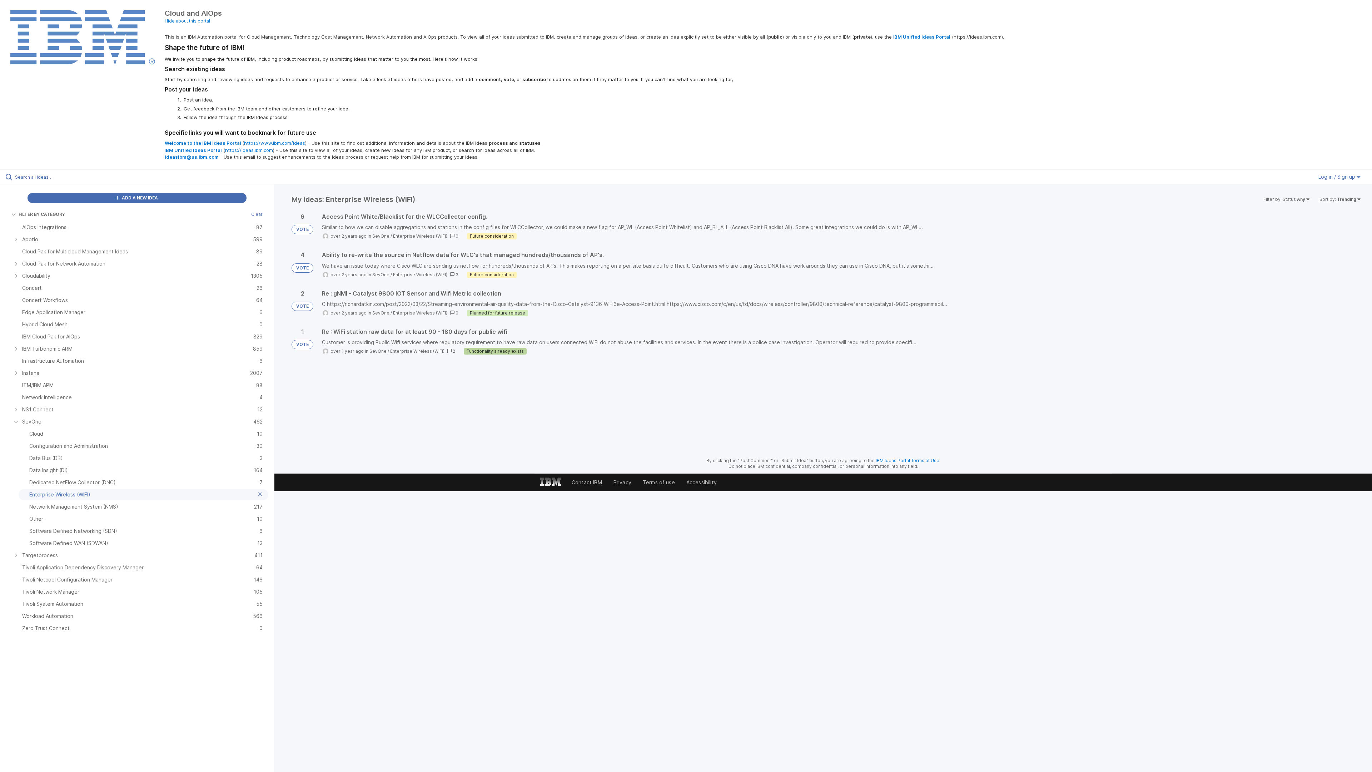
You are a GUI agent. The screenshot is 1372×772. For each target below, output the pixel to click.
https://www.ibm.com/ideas (274, 143)
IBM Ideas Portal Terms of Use (907, 460)
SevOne (380, 236)
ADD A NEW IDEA (139, 198)
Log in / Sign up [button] (1337, 177)
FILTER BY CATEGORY (42, 214)
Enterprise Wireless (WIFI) (420, 236)
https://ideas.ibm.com (249, 150)
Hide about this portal (187, 21)
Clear (257, 214)
